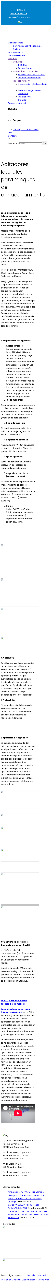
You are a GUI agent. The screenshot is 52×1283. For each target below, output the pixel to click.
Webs (25, 1279)
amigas (31, 1279)
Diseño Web (43, 1279)
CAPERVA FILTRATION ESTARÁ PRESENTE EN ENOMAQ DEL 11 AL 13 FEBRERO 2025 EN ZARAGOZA (28, 1214)
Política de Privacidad (35, 1275)
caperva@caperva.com (20, 17)
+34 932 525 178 (18, 13)
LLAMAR (21, 10)
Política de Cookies (10, 1279)
